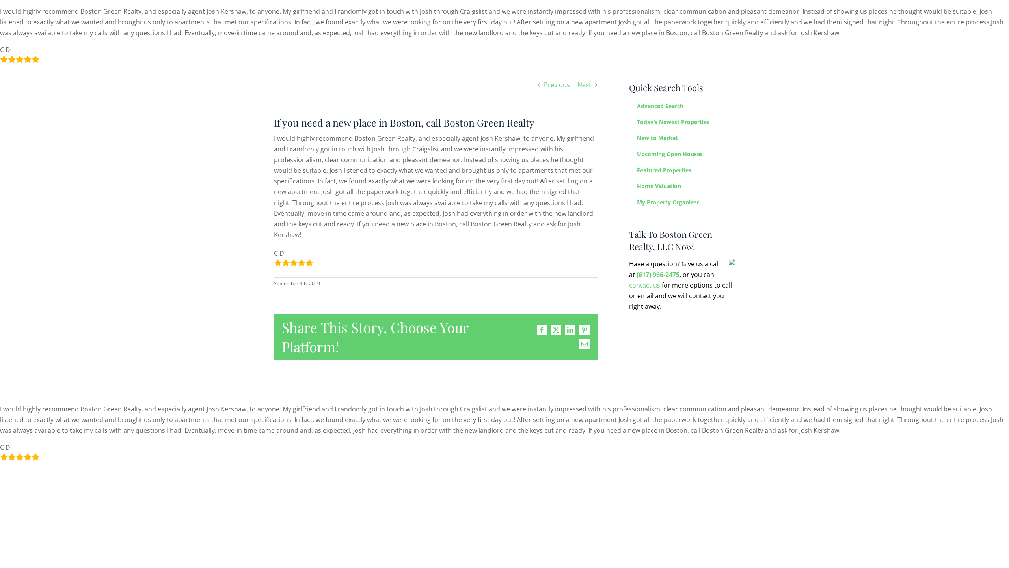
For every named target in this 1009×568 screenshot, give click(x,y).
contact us (644, 285)
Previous (557, 84)
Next (584, 84)
